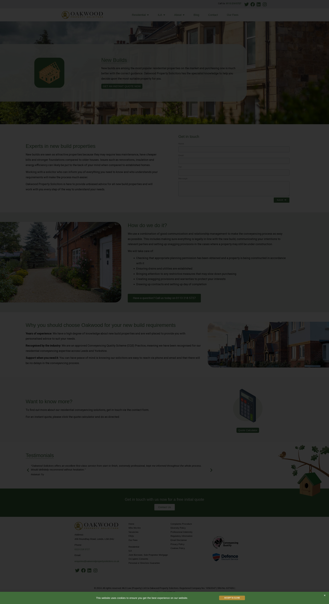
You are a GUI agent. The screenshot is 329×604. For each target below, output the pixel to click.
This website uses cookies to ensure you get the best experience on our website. (142, 598)
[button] (232, 598)
